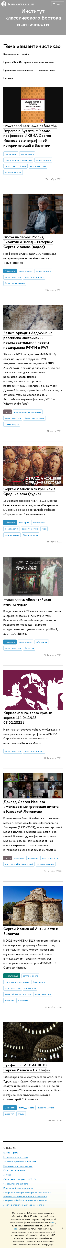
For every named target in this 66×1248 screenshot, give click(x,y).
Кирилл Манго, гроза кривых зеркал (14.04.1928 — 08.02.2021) (27, 717)
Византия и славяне (15, 283)
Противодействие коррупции (18, 1188)
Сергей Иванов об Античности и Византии (30, 931)
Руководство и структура (15, 1157)
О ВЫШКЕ (9, 1148)
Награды (8, 78)
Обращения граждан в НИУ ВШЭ (19, 1179)
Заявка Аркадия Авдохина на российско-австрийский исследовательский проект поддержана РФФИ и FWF (27, 340)
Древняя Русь (12, 424)
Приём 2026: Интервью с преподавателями (28, 62)
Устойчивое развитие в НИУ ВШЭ (19, 1161)
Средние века (30, 534)
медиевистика (12, 534)
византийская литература (18, 994)
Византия (29, 648)
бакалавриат (39, 981)
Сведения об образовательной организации (25, 1200)
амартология (11, 528)
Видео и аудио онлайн (16, 54)
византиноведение (34, 277)
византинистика (38, 166)
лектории (24, 522)
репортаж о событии (15, 166)
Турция (21, 1113)
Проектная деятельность (18, 70)
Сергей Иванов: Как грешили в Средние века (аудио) (29, 491)
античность (30, 988)
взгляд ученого (43, 159)
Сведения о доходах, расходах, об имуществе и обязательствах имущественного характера (27, 1194)
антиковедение (13, 988)
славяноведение (45, 864)
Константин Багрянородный (19, 864)
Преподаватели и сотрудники (17, 1165)
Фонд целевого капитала (15, 1183)
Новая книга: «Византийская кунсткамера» (27, 602)
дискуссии (33, 858)
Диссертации (47, 70)
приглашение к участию (17, 981)
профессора (27, 153)
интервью (23, 1000)
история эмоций (13, 172)
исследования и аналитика (18, 159)
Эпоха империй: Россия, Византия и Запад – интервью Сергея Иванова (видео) (28, 241)
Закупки (7, 1174)
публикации (41, 641)
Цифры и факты (10, 1152)
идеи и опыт (11, 153)
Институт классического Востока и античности (33, 17)
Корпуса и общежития (14, 1170)
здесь (52, 1222)
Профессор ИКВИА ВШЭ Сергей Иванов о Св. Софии (26, 1067)
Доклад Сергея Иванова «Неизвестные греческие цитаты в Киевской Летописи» (31, 806)
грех (44, 528)
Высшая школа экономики (21, 3)
